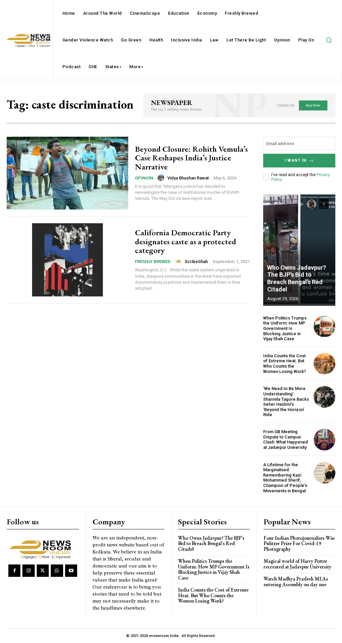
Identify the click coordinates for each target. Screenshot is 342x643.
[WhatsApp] (57, 570)
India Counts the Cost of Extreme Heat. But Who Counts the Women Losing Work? (284, 363)
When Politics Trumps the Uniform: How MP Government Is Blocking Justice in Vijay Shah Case (285, 328)
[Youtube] (71, 570)
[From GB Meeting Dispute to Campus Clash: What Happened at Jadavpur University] (324, 440)
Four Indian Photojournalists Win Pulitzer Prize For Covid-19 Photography (299, 543)
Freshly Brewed (153, 261)
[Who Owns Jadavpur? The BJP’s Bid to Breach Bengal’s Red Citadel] (299, 249)
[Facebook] (14, 570)
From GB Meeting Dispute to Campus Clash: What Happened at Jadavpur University (285, 439)
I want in (296, 160)
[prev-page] (312, 204)
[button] (328, 40)
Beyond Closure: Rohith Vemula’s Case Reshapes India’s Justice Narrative (191, 158)
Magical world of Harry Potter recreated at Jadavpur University (297, 564)
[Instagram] (28, 570)
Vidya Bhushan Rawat (188, 177)
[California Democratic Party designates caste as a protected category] (67, 259)
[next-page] (324, 204)
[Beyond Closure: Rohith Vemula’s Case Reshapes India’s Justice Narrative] (67, 173)
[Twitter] (43, 570)
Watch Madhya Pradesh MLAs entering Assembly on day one (296, 581)
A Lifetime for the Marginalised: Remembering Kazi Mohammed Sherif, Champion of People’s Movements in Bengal (285, 477)
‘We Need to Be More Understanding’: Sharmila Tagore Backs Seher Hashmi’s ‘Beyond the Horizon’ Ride (286, 401)
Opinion (144, 177)
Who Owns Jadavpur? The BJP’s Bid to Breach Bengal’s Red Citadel (296, 278)
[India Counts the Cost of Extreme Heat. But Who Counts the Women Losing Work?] (324, 364)
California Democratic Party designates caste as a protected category (185, 241)
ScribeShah (196, 261)
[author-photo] (162, 177)
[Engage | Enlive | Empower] (41, 548)
